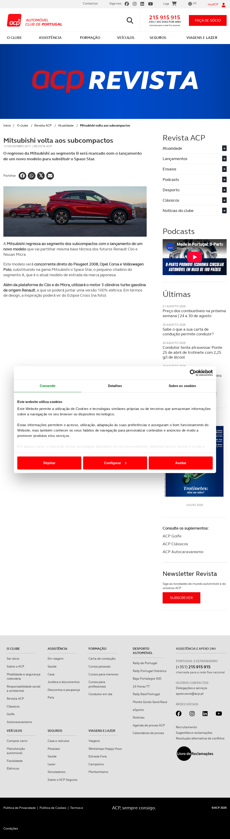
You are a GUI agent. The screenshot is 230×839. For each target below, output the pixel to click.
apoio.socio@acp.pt (190, 694)
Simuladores (56, 772)
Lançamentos (194, 158)
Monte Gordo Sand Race (150, 702)
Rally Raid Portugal (146, 694)
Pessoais (54, 749)
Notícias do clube (194, 210)
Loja (166, 4)
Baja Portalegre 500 (147, 679)
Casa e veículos (58, 741)
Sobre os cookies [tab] (182, 386)
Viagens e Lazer (101, 731)
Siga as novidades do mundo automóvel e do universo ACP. (194, 586)
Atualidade (66, 125)
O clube (22, 125)
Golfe (11, 714)
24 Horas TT (141, 686)
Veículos (14, 731)
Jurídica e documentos (64, 682)
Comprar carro (17, 741)
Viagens (94, 741)
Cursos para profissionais (97, 684)
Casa (51, 674)
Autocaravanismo (19, 722)
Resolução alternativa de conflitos (200, 738)
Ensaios (194, 168)
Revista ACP (43, 125)
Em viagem (56, 659)
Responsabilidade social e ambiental (23, 688)
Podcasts (194, 179)
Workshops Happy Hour (105, 749)
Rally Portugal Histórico (149, 671)
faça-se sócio (208, 20)
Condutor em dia (100, 694)
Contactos (90, 3)
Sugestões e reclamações (194, 733)
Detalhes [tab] (115, 386)
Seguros (55, 731)
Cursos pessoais (99, 666)
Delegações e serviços (191, 688)
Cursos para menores (103, 674)
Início (7, 125)
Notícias (138, 717)
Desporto (194, 189)
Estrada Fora (97, 756)
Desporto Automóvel (143, 651)
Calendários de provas (148, 733)
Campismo (96, 764)
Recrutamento (186, 727)
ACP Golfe (172, 536)
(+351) (193, 666)
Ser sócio (13, 659)
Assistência (57, 649)
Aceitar (180, 463)
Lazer (51, 764)
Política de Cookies (53, 808)
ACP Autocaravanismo (183, 551)
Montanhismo (98, 772)
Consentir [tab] (47, 386)
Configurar (112, 463)
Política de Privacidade (19, 808)
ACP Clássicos (175, 543)
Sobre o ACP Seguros (62, 780)
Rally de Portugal (145, 663)
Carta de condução (101, 659)
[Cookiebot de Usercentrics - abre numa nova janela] (193, 372)
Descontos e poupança (64, 690)
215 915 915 (164, 17)
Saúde (52, 666)
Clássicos (194, 200)
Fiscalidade (15, 761)
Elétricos (13, 768)
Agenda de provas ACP (149, 725)
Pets (51, 697)
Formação (97, 649)
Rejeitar (49, 463)
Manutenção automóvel (16, 751)
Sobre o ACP (15, 666)
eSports (138, 710)
